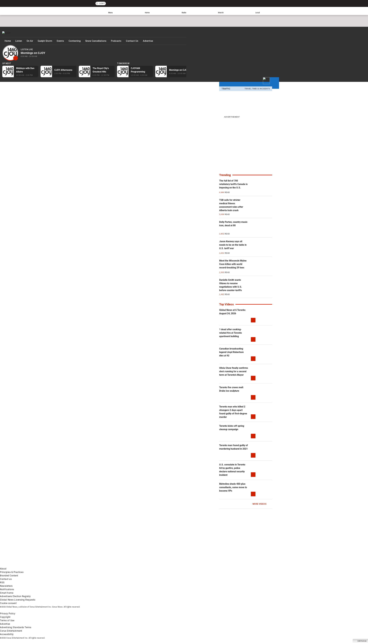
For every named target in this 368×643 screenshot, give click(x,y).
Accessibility (7, 634)
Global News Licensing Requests (17, 599)
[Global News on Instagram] (153, 542)
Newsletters (6, 586)
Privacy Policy (7, 613)
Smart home (6, 593)
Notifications (7, 589)
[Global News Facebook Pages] (22, 542)
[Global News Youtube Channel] (109, 542)
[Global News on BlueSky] (153, 565)
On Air (30, 41)
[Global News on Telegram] (109, 565)
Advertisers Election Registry (15, 596)
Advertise (148, 41)
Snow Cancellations (95, 41)
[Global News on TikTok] (66, 565)
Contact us (6, 579)
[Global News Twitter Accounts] (66, 542)
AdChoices (362, 641)
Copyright (5, 617)
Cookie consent (8, 603)
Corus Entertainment (11, 630)
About (3, 568)
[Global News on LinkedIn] (22, 565)
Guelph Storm (45, 41)
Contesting (75, 41)
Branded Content (9, 575)
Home (8, 41)
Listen (18, 41)
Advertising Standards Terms (15, 627)
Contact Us (132, 41)
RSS (2, 582)
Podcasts (116, 41)
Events (60, 41)
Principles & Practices (11, 572)
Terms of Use (7, 620)
